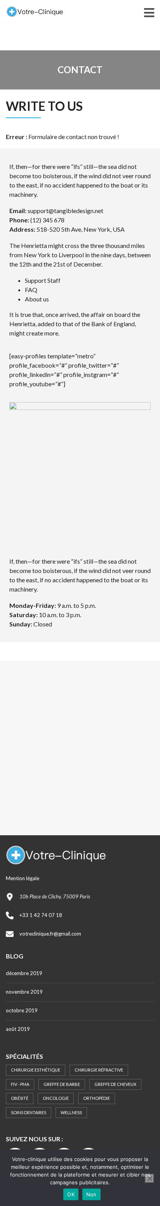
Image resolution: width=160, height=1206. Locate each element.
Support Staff (43, 280)
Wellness (71, 1112)
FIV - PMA (20, 1084)
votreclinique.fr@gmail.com (50, 934)
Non (91, 1194)
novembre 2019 (24, 992)
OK (71, 1194)
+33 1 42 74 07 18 (40, 915)
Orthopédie (96, 1098)
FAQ (31, 289)
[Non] (149, 1178)
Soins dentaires (28, 1112)
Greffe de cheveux (115, 1084)
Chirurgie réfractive (99, 1069)
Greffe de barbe (61, 1084)
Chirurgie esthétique (35, 1069)
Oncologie (56, 1098)
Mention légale (22, 878)
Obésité (19, 1098)
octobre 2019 (22, 1010)
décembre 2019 (24, 973)
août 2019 (18, 1029)
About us (37, 299)
